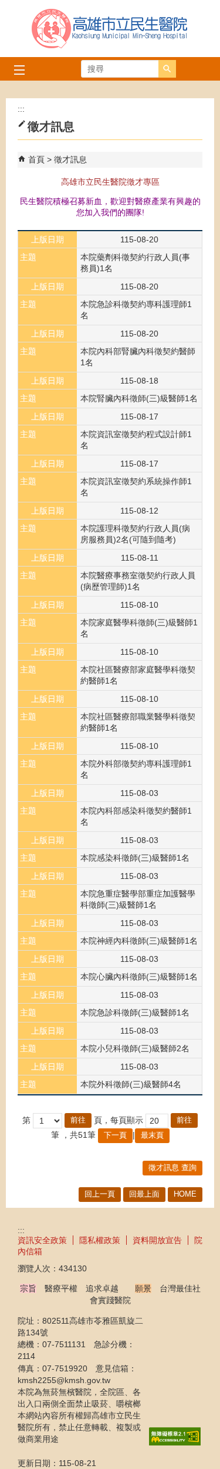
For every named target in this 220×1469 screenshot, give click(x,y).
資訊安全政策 (42, 1240)
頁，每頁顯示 (118, 1120)
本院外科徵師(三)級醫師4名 (130, 1084)
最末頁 (152, 1135)
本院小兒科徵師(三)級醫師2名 (134, 1048)
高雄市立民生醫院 (110, 28)
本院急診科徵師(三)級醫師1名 (134, 1012)
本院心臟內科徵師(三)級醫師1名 (139, 976)
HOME (185, 1194)
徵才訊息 (70, 159)
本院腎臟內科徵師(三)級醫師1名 (139, 398)
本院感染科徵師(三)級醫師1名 (134, 857)
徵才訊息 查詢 (172, 1167)
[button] (167, 69)
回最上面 (144, 1194)
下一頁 (115, 1135)
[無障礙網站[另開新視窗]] (175, 1442)
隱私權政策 (99, 1240)
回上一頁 (99, 1194)
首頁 (36, 159)
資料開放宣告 (157, 1240)
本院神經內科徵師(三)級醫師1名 (139, 940)
